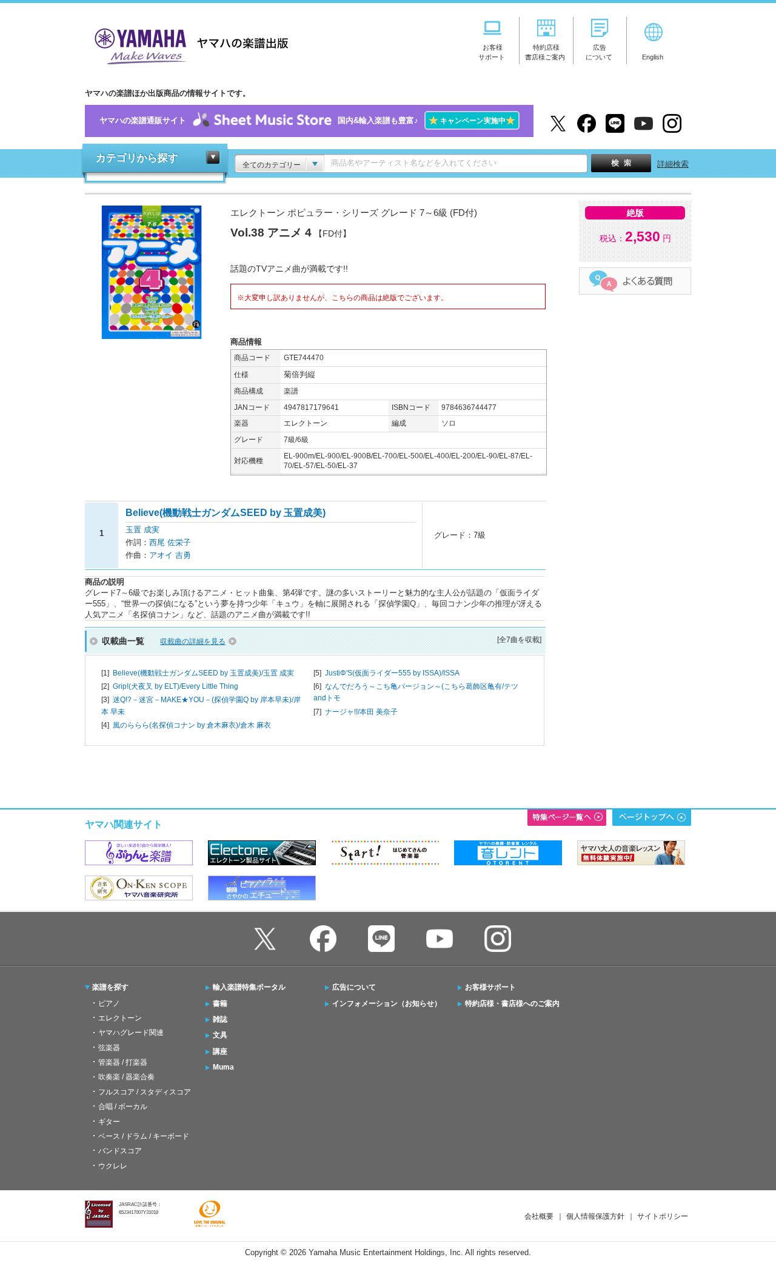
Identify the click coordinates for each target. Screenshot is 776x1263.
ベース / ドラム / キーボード (143, 1136)
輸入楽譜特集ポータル (249, 987)
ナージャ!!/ (361, 712)
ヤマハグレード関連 (131, 1032)
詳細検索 (673, 164)
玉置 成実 (142, 529)
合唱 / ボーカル (122, 1106)
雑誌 (220, 1019)
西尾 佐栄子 (170, 542)
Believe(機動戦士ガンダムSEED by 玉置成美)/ (203, 673)
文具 (220, 1035)
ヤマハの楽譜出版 (188, 44)
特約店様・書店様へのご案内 (512, 1003)
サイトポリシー (662, 1216)
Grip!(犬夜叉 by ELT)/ (175, 686)
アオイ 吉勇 (170, 555)
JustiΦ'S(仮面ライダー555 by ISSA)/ (392, 673)
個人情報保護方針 (595, 1216)
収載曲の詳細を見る (193, 641)
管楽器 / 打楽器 (122, 1062)
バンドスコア (120, 1151)
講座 (220, 1051)
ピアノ (109, 1003)
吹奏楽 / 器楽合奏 (126, 1077)
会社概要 (539, 1216)
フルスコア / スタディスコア (144, 1092)
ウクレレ (112, 1166)
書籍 (220, 1003)
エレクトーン (120, 1018)
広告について (354, 987)
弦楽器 (109, 1048)
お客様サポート (490, 987)
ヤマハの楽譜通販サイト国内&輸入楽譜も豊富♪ (307, 120)
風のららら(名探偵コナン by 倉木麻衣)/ (192, 725)
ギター (109, 1121)
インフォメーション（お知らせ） (386, 1003)
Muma (223, 1067)
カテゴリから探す (137, 158)
